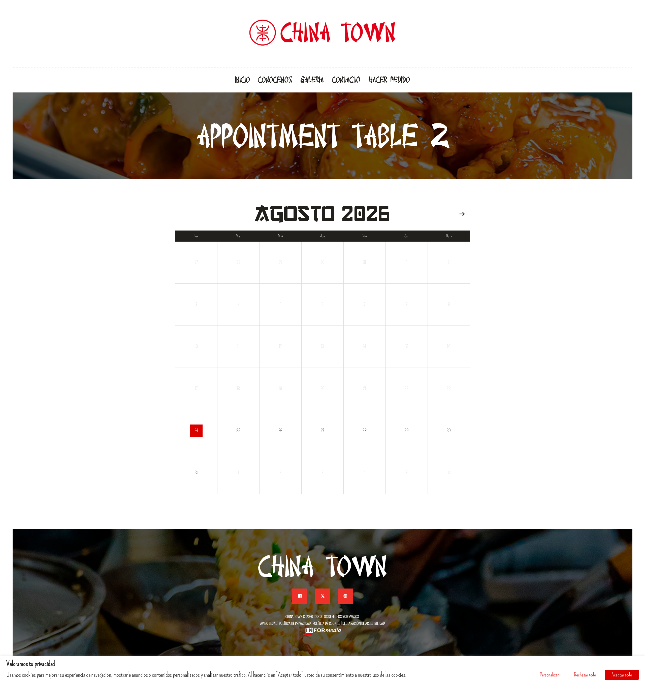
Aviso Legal (268, 623)
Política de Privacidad (295, 623)
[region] (322, 670)
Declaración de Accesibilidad (363, 623)
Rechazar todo (585, 674)
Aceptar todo (621, 674)
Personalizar (549, 674)
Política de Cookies (326, 623)
